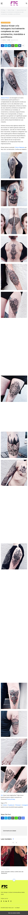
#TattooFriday (10, 799)
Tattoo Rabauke (19, 147)
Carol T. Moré (6, 40)
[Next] (16, 842)
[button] (2, 3)
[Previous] (13, 842)
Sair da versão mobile (14, 913)
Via (2, 795)
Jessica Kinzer (5, 97)
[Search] (26, 3)
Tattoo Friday (5, 869)
